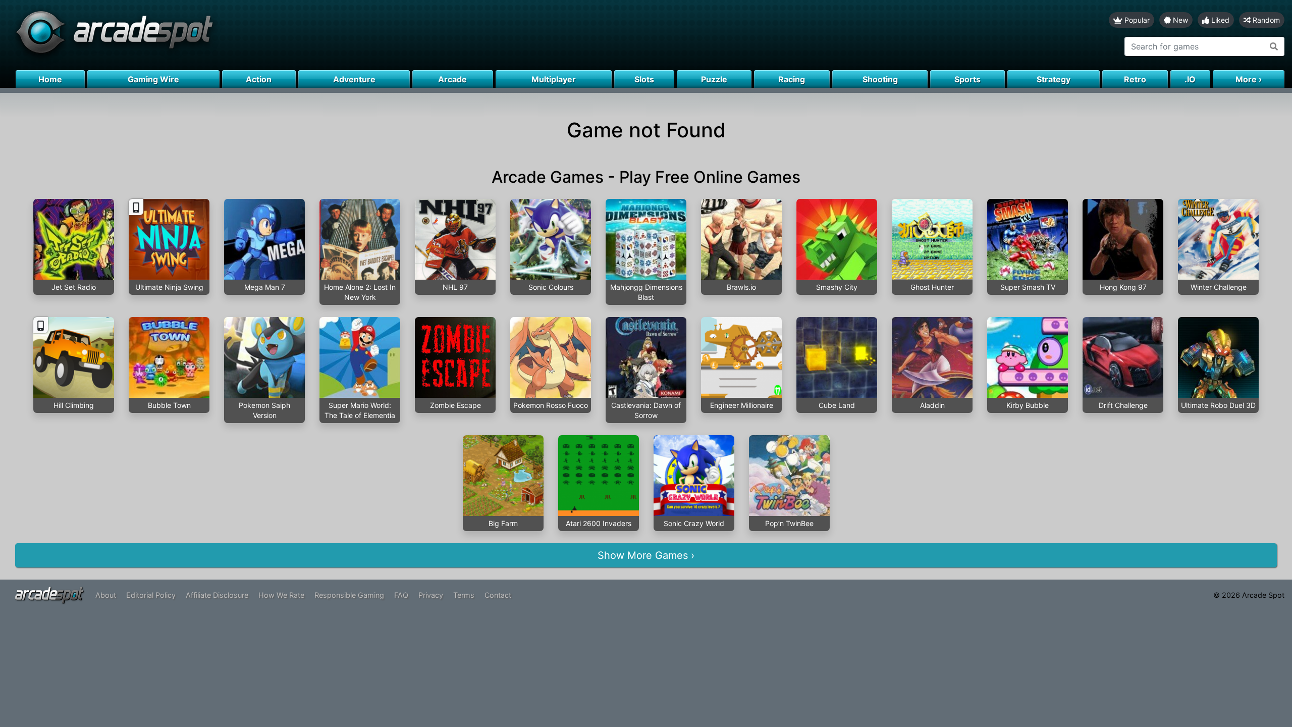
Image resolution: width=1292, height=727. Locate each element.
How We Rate (281, 595)
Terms (463, 595)
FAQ (401, 595)
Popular (1136, 20)
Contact (497, 595)
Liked (1219, 20)
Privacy (430, 595)
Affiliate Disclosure (217, 595)
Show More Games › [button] (646, 555)
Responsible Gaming (349, 595)
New (1179, 20)
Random (1265, 20)
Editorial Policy (151, 595)
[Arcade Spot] (323, 35)
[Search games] (1274, 46)
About (105, 595)
